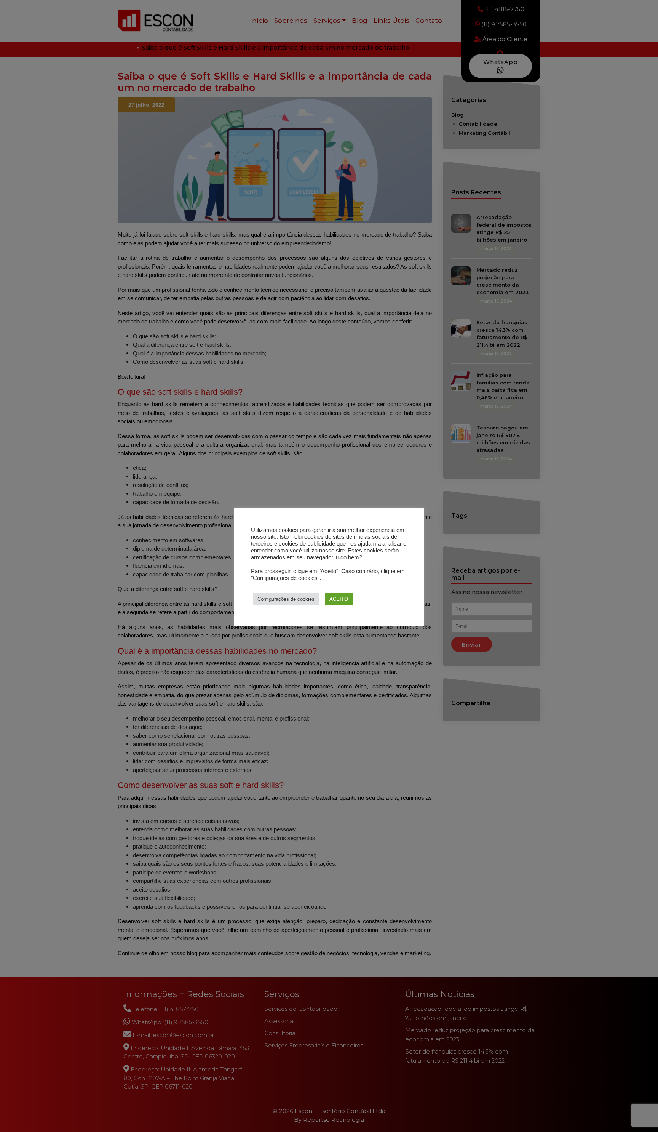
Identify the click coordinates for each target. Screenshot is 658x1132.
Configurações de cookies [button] (286, 599)
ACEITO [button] (338, 599)
